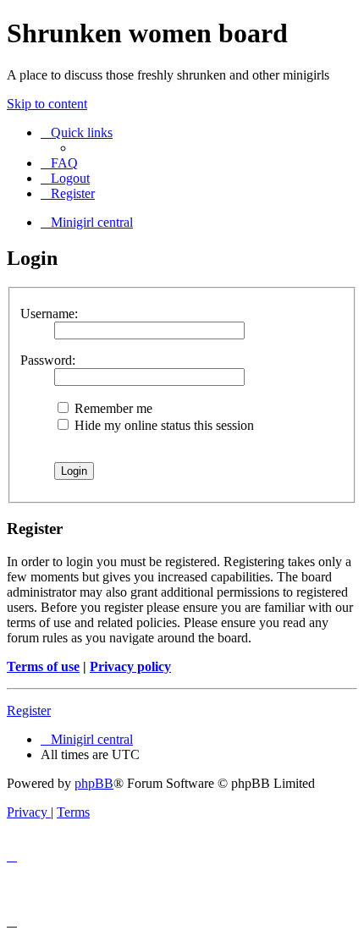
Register (29, 710)
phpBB (93, 783)
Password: (47, 360)
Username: (49, 313)
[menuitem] (59, 163)
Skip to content (47, 103)
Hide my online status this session (162, 425)
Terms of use (43, 666)
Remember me (111, 408)
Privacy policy (130, 666)
